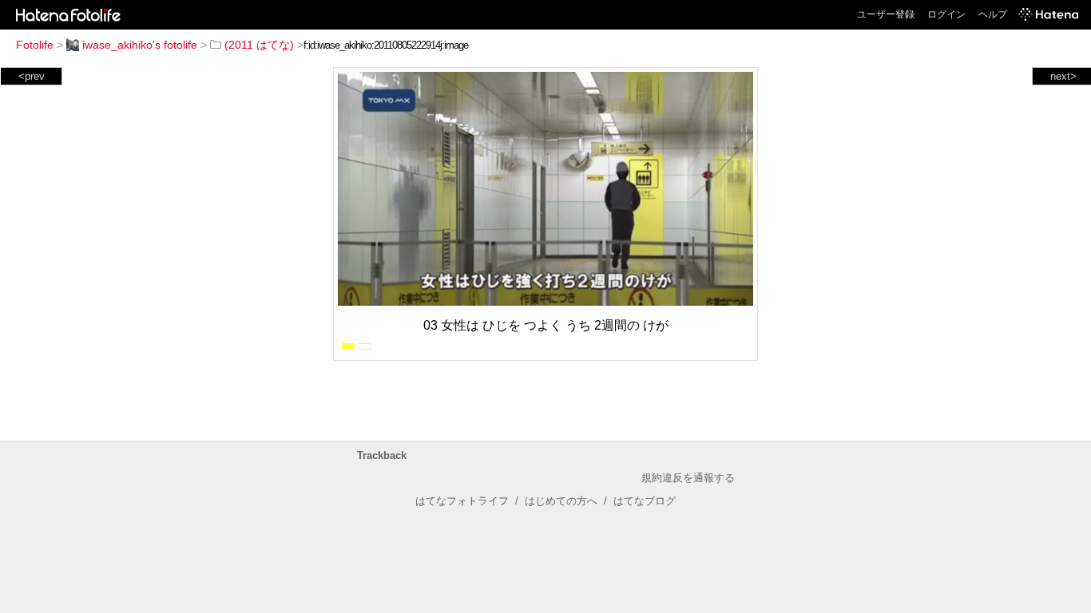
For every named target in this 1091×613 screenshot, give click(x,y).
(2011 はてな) (259, 44)
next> (1063, 76)
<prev (31, 76)
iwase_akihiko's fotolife (139, 44)
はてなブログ (644, 501)
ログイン (946, 14)
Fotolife (35, 44)
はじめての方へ (561, 501)
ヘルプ (992, 14)
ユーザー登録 (885, 14)
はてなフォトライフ (462, 501)
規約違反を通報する (688, 478)
